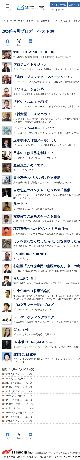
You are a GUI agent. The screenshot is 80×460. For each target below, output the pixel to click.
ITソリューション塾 (28, 89)
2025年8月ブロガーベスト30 (18, 421)
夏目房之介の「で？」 (30, 165)
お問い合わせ (44, 456)
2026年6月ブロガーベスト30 (18, 378)
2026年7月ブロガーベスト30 (18, 374)
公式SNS (21, 456)
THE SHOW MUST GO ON (34, 52)
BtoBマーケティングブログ (33, 317)
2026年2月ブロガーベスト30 (18, 395)
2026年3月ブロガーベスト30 (18, 391)
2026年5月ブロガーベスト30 (18, 383)
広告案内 (31, 456)
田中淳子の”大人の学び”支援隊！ (38, 178)
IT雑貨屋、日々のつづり (31, 114)
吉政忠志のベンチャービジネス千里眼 (41, 190)
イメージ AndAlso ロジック (34, 128)
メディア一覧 (8, 456)
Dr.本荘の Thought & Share (33, 342)
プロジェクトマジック (30, 64)
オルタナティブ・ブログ (13, 21)
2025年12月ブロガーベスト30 (18, 404)
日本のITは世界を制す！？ (33, 153)
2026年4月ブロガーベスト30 (18, 387)
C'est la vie (21, 329)
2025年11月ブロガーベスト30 (18, 408)
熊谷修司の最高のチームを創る (36, 216)
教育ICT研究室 (24, 354)
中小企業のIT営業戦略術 (31, 291)
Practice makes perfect (29, 253)
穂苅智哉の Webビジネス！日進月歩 (40, 229)
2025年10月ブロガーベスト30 (18, 412)
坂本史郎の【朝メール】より (35, 140)
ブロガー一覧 (33, 21)
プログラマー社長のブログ (33, 305)
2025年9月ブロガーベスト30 (18, 417)
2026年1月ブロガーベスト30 (18, 400)
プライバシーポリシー (63, 456)
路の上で (20, 204)
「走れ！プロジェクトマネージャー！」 (43, 77)
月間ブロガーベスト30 (51, 21)
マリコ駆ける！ (25, 278)
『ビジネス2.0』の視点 (30, 102)
